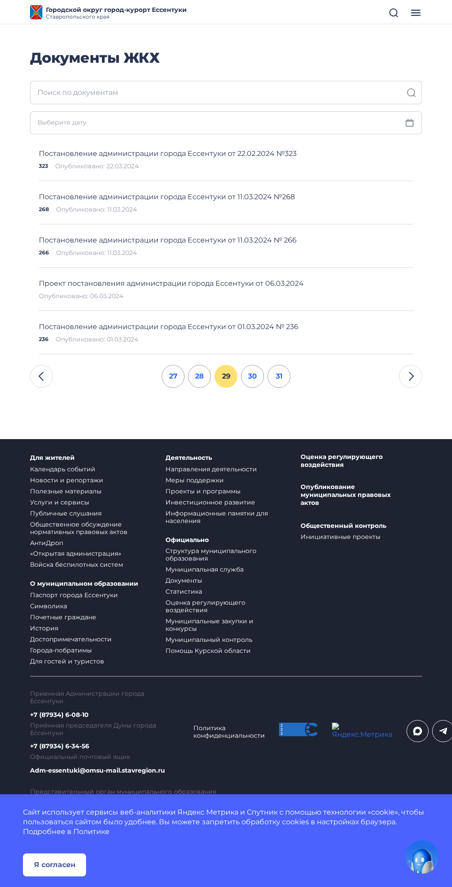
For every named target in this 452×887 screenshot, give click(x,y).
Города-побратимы (61, 650)
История (44, 628)
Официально (187, 540)
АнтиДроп (46, 543)
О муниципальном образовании (84, 584)
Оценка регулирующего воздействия (205, 606)
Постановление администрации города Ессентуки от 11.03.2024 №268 (167, 197)
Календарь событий (62, 469)
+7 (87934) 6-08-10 (59, 715)
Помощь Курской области (208, 651)
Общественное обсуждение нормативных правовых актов (79, 528)
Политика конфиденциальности (229, 731)
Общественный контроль (343, 526)
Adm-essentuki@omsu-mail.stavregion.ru (97, 770)
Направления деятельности (211, 469)
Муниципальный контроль (209, 640)
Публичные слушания (66, 513)
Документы (184, 580)
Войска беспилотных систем (76, 565)
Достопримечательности (71, 639)
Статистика (184, 591)
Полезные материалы (66, 491)
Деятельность (189, 458)
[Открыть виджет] (422, 857)
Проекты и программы (203, 491)
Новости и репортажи (66, 480)
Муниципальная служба (205, 569)
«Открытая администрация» (75, 553)
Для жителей (52, 458)
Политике (91, 831)
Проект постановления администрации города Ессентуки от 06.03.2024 (171, 283)
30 (252, 376)
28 (199, 376)
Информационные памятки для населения (217, 517)
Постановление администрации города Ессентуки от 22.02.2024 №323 (168, 153)
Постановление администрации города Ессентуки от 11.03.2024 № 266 (168, 240)
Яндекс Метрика (207, 812)
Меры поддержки (195, 480)
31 (279, 376)
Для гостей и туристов (67, 661)
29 (226, 376)
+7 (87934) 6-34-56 (59, 746)
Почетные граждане (63, 617)
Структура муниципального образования (211, 554)
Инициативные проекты (340, 537)
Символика (48, 606)
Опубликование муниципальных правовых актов (346, 495)
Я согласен (54, 864)
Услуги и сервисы (59, 502)
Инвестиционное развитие (210, 502)
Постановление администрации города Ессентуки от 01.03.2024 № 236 (168, 326)
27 (173, 376)
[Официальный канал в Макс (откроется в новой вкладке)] (418, 731)
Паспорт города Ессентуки (74, 595)
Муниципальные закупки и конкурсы (209, 625)
